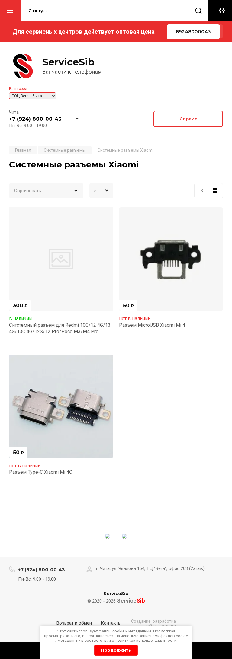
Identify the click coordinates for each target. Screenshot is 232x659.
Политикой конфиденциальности (145, 640)
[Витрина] (215, 190)
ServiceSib (68, 62)
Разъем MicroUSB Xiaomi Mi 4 (152, 325)
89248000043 (193, 31)
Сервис (188, 119)
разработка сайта (160, 623)
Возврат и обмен (74, 623)
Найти (198, 10)
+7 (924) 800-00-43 (35, 119)
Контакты (111, 623)
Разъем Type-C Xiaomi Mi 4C (40, 472)
